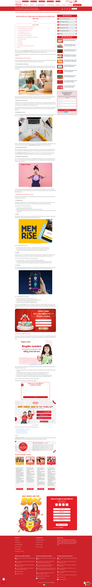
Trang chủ (16, 12)
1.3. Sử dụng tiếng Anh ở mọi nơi (23, 32)
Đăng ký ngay (43, 328)
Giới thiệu (26, 4)
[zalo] (72, 2)
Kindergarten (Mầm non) (40, 540)
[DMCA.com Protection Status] (46, 585)
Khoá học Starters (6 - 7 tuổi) (63, 21)
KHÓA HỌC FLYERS (51, 462)
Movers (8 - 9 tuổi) (39, 544)
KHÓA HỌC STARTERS (30, 462)
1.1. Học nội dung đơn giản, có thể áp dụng (25, 28)
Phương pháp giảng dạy (40, 4)
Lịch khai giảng (17, 542)
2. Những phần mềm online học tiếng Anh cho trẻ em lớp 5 (27, 37)
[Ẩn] (37, 25)
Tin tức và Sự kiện (50, 4)
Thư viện (63, 4)
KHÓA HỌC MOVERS (40, 462)
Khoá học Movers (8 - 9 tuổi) (63, 24)
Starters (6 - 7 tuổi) (39, 542)
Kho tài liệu (70, 4)
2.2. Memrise (20, 40)
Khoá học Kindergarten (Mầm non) (64, 18)
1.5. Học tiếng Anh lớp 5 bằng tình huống (25, 35)
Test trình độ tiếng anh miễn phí (64, 30)
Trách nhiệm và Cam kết (19, 551)
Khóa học (32, 4)
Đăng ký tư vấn (77, 4)
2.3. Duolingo (20, 42)
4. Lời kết (18, 47)
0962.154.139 (18, 1)
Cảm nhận (57, 4)
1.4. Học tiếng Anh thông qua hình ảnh (24, 33)
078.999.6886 (18, 2)
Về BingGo (17, 540)
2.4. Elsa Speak (20, 44)
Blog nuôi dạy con (18, 549)
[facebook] (70, 2)
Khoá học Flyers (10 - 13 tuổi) (63, 27)
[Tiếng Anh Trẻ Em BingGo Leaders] (18, 5)
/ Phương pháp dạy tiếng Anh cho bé (25, 12)
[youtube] (71, 2)
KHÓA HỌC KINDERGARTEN (19, 462)
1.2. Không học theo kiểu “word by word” (25, 30)
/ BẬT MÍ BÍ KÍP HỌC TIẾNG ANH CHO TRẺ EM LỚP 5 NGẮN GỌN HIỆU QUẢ (46, 12)
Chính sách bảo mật (18, 544)
